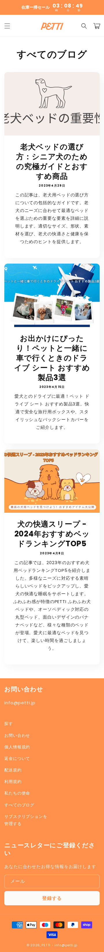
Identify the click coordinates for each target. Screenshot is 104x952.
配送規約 (13, 770)
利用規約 (13, 781)
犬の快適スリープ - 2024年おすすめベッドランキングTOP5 (52, 534)
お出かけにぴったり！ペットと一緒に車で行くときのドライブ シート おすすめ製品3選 (52, 358)
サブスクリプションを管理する (25, 820)
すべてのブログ (19, 805)
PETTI (46, 945)
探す (8, 723)
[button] (7, 26)
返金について (17, 758)
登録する (52, 898)
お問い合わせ (17, 735)
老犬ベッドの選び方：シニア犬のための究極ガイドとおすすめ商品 (52, 161)
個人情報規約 (17, 747)
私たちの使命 (17, 793)
